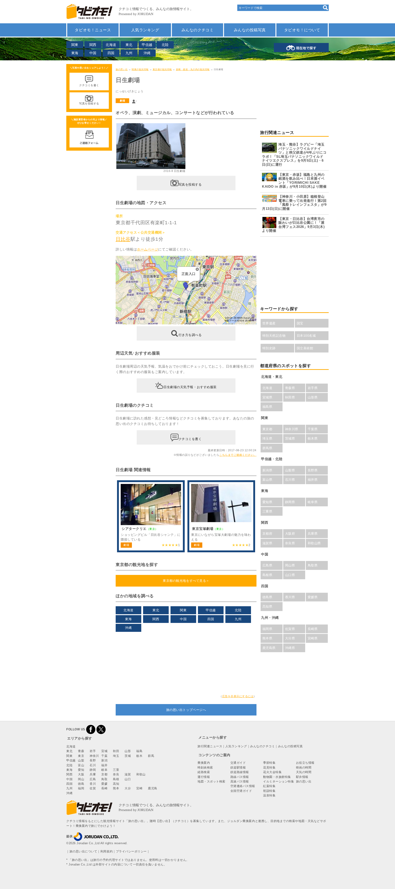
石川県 (290, 479)
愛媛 (104, 783)
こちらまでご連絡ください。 (237, 455)
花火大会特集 (272, 772)
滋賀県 (267, 543)
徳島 (81, 783)
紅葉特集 (269, 786)
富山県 (267, 479)
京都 (104, 774)
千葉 (104, 756)
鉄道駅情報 (238, 767)
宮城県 (267, 397)
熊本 (116, 788)
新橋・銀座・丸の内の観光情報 (193, 69)
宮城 (104, 751)
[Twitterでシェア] (101, 729)
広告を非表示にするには (238, 696)
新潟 (104, 760)
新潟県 (267, 470)
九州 (129, 53)
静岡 (93, 770)
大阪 (81, 774)
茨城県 (290, 438)
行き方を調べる (190, 334)
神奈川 (94, 756)
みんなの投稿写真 (250, 30)
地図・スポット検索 (211, 781)
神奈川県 (291, 429)
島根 (116, 779)
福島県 (267, 406)
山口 (128, 779)
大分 (128, 788)
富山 (81, 765)
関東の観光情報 (140, 69)
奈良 (116, 774)
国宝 (300, 323)
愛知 (81, 770)
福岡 (81, 788)
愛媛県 (313, 597)
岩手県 (313, 388)
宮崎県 (313, 638)
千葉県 (313, 429)
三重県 (267, 511)
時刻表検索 (205, 767)
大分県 (290, 638)
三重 (116, 770)
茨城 (128, 756)
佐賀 (93, 788)
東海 (74, 53)
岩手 (93, 751)
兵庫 (93, 774)
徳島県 (267, 597)
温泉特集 (269, 795)
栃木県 (313, 438)
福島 (139, 751)
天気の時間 (304, 772)
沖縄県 (290, 648)
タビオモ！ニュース (93, 30)
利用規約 (106, 851)
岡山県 (290, 565)
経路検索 (204, 772)
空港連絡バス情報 (242, 786)
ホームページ (147, 249)
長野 (93, 760)
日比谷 (123, 239)
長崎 (104, 788)
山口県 (290, 575)
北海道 (111, 45)
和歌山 (141, 774)
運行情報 (204, 777)
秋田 (116, 751)
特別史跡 (269, 348)
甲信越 (147, 45)
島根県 (267, 575)
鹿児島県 (269, 648)
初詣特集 (269, 791)
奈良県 (290, 543)
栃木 (139, 756)
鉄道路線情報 (239, 772)
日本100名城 (306, 335)
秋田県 (290, 397)
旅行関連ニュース (210, 746)
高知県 (267, 606)
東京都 (267, 429)
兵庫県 (313, 533)
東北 (129, 45)
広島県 (267, 565)
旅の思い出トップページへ (186, 710)
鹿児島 (152, 788)
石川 (93, 765)
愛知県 (267, 502)
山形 (128, 751)
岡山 (81, 779)
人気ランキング (145, 30)
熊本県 (267, 638)
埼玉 (116, 756)
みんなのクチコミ (197, 30)
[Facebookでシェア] (90, 729)
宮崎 (139, 788)
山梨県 (290, 470)
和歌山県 (314, 543)
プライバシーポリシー (131, 851)
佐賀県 (290, 629)
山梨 (81, 760)
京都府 (267, 533)
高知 (116, 783)
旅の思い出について (83, 851)
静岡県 (290, 502)
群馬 (151, 756)
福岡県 (267, 629)
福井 (104, 765)
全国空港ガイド (241, 791)
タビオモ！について (302, 30)
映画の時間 (304, 767)
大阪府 (290, 533)
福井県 (313, 479)
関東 (74, 45)
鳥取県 (313, 565)
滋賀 (128, 774)
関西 (92, 45)
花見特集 (269, 767)
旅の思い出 (122, 69)
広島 (93, 779)
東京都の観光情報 (162, 69)
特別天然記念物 (274, 335)
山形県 (313, 397)
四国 (111, 53)
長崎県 (313, 629)
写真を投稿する (190, 184)
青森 (81, 751)
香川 (93, 783)
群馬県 (267, 448)
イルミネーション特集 (278, 781)
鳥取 (104, 779)
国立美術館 (305, 348)
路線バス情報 (239, 777)
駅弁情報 (302, 777)
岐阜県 (313, 502)
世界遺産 (269, 323)
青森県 (290, 388)
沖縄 (147, 53)
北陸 (165, 45)
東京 (81, 756)
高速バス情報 (239, 781)
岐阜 (104, 770)
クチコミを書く (190, 439)
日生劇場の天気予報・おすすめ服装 (190, 387)
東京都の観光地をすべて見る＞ (186, 580)
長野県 (313, 470)
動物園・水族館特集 (277, 777)
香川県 (290, 597)
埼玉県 (267, 438)
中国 (92, 53)
